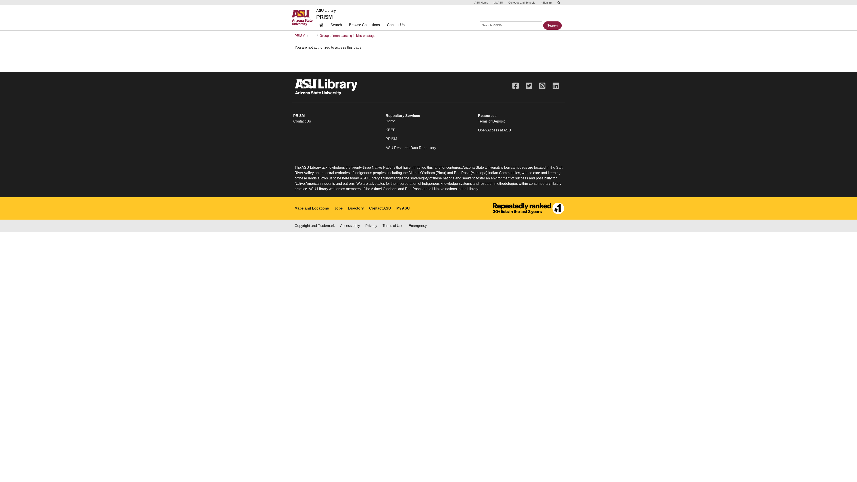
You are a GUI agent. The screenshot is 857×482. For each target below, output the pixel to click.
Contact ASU (380, 208)
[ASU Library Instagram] (542, 86)
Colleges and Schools (521, 2)
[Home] (304, 17)
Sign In (546, 2)
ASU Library (326, 10)
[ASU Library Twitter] (529, 86)
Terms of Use (393, 226)
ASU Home (481, 2)
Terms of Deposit (491, 121)
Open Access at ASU (494, 130)
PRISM (324, 17)
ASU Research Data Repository (411, 148)
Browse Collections (364, 25)
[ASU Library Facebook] (515, 86)
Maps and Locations (312, 208)
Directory (356, 208)
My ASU (498, 2)
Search (336, 25)
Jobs (338, 208)
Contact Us (396, 25)
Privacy (371, 226)
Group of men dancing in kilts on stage (347, 35)
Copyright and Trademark (315, 226)
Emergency (418, 226)
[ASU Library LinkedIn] (555, 86)
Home (390, 121)
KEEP (390, 130)
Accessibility (350, 226)
